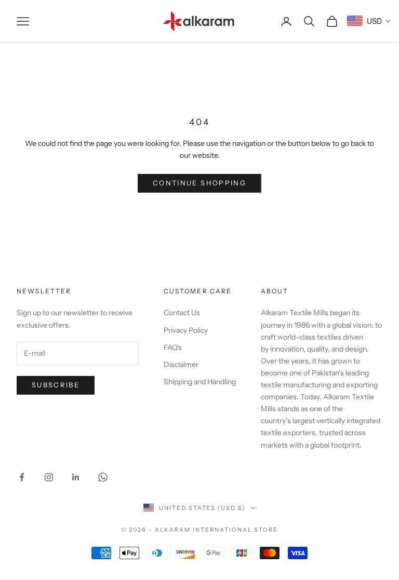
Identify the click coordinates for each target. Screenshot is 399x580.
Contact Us (182, 312)
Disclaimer (181, 364)
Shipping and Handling (200, 381)
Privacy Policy (186, 330)
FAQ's (173, 347)
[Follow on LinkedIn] (76, 477)
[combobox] (369, 21)
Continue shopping (199, 183)
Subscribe (55, 385)
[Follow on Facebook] (22, 477)
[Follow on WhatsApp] (103, 477)
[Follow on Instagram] (49, 477)
